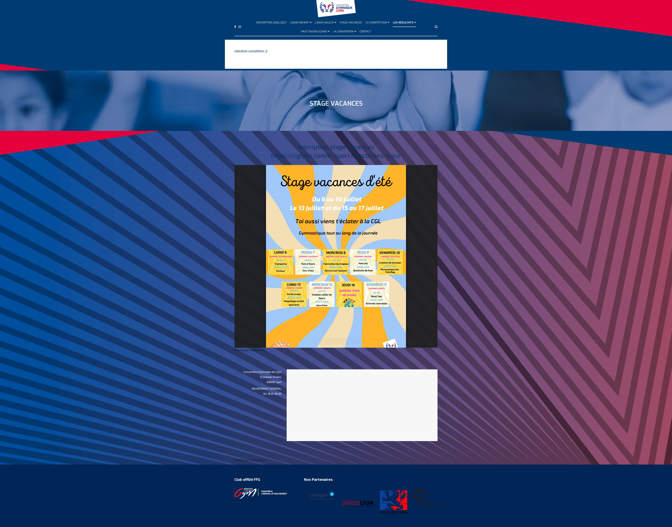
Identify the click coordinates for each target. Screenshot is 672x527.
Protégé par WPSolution (249, 460)
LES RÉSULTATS (403, 22)
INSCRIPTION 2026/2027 (271, 22)
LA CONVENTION (343, 31)
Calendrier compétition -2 (250, 50)
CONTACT (365, 31)
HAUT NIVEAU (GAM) (314, 31)
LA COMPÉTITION (376, 22)
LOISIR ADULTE (324, 22)
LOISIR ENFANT (299, 22)
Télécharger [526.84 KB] (249, 350)
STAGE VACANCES (351, 22)
